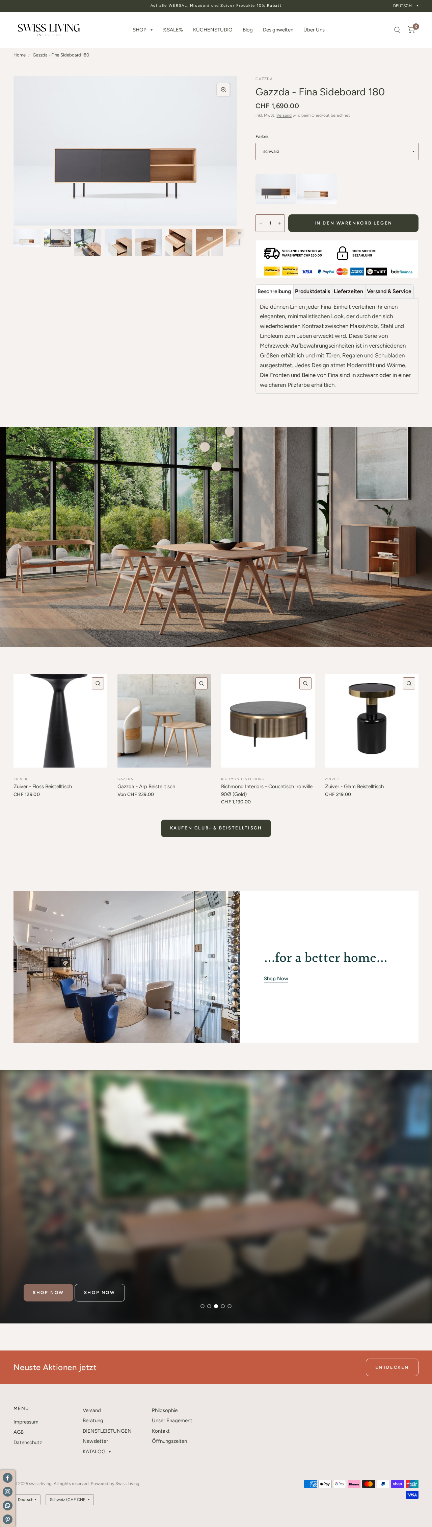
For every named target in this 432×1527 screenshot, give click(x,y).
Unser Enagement (172, 1420)
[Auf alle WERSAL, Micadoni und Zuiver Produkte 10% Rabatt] (216, 6)
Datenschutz (28, 1442)
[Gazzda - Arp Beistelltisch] (164, 721)
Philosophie (165, 1410)
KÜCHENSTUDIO (213, 30)
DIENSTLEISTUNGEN (107, 1431)
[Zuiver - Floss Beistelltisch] (60, 721)
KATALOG (94, 1452)
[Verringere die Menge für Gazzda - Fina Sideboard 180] (261, 223)
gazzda (125, 779)
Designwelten (278, 30)
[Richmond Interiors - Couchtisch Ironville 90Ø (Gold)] (268, 721)
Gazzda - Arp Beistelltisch (146, 786)
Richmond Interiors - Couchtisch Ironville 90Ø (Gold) (267, 790)
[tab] (274, 291)
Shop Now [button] (276, 979)
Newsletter (95, 1441)
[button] (48, 1292)
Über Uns (314, 30)
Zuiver (20, 779)
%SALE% (173, 30)
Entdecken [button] (392, 1367)
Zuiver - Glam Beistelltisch (354, 786)
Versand (284, 115)
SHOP (139, 30)
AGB (19, 1432)
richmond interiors (242, 779)
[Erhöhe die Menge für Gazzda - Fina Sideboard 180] (279, 223)
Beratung (93, 1420)
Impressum (26, 1422)
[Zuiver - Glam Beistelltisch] (372, 721)
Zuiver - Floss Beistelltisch (43, 786)
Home (20, 54)
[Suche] (397, 30)
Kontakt (161, 1431)
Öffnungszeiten (169, 1441)
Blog (248, 30)
